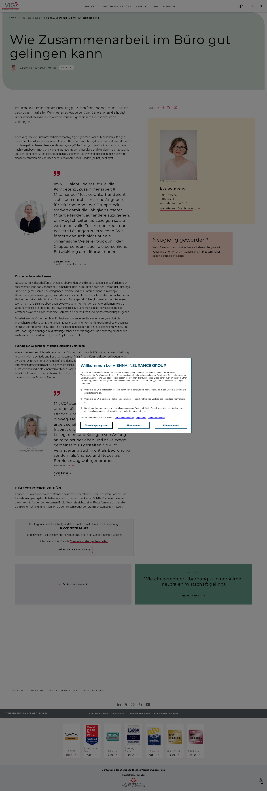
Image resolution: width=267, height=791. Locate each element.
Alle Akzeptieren (171, 425)
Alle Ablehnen (133, 425)
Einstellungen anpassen (96, 425)
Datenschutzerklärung (124, 417)
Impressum (141, 417)
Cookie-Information (156, 417)
